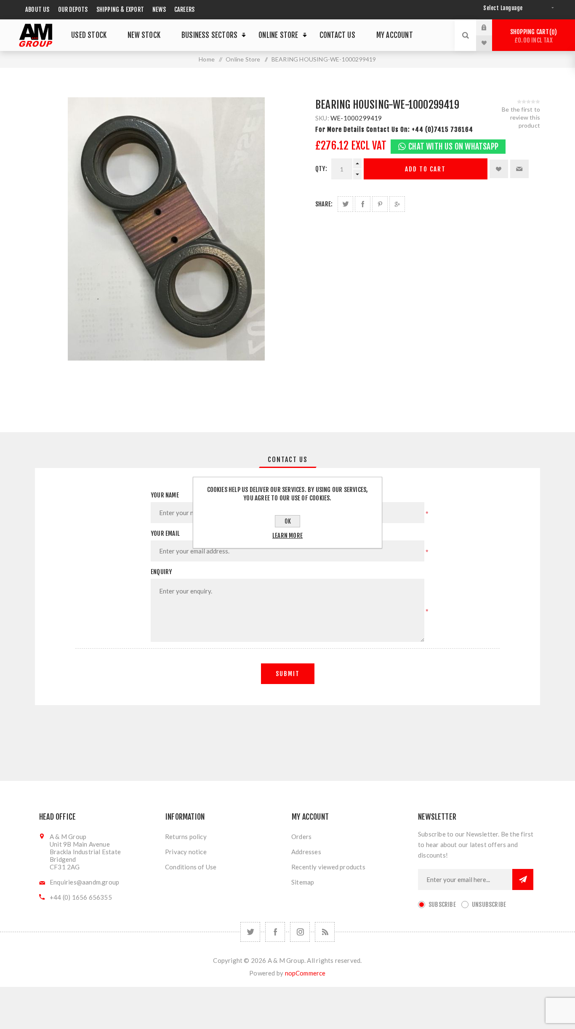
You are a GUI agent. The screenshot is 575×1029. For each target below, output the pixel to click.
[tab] (287, 459)
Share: (324, 204)
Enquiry (161, 572)
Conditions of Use (190, 867)
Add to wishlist (499, 169)
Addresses (306, 851)
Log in (490, 27)
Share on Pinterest (380, 204)
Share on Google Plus (397, 204)
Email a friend (519, 169)
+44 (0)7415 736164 (442, 130)
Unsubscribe (489, 905)
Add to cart (425, 169)
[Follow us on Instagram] (300, 932)
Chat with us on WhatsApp (453, 147)
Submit (288, 674)
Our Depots (73, 9)
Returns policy (186, 836)
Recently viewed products (328, 867)
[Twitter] (250, 932)
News (159, 9)
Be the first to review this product (521, 117)
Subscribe (442, 905)
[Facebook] (275, 932)
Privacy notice (186, 851)
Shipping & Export (120, 9)
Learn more (287, 536)
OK (288, 521)
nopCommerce (305, 973)
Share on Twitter (345, 204)
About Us (37, 9)
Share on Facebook (362, 204)
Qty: (321, 169)
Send (522, 879)
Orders (301, 836)
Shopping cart (532, 36)
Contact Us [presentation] (288, 459)
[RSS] (325, 932)
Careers (184, 9)
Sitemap (302, 882)
